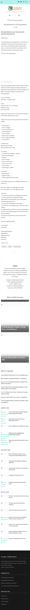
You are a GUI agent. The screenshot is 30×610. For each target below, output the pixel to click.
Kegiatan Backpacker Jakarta (8, 583)
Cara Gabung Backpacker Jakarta (10, 586)
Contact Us (4, 596)
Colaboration (4, 598)
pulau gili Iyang (17, 246)
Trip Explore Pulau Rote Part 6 (16, 475)
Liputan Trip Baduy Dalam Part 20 (17, 538)
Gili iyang (4, 246)
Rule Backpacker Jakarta (7, 580)
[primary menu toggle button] (9, 15)
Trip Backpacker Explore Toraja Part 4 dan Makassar (13, 328)
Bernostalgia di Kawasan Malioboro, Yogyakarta (14, 378)
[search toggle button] (19, 15)
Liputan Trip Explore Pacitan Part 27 (18, 510)
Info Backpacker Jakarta (7, 577)
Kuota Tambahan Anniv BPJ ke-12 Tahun (19, 426)
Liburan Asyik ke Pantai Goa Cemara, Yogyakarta (14, 397)
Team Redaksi (5, 601)
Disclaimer (4, 604)
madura (10, 246)
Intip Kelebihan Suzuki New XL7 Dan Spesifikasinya (14, 375)
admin (16, 27)
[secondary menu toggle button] (1, 2)
